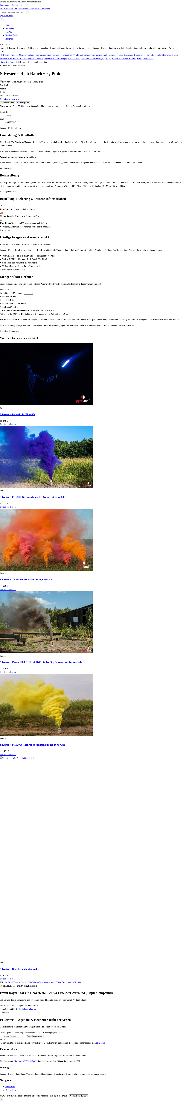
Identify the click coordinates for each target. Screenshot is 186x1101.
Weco (10, 15)
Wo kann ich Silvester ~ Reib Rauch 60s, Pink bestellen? (26, 244)
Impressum (4, 5)
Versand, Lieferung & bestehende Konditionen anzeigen (26, 227)
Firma (3, 1039)
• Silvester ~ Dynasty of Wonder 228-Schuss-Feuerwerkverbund (79, 55)
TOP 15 (8, 32)
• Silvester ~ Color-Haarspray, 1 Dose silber (126, 55)
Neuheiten (9, 28)
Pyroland (4, 15)
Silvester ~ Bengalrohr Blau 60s (17, 414)
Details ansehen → (8, 424)
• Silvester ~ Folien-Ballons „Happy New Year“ (132, 58)
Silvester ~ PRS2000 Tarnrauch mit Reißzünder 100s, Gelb (32, 744)
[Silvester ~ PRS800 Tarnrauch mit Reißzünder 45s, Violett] (46, 487)
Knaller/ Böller (11, 35)
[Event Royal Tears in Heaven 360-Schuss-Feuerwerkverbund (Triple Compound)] (41, 982)
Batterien (9, 39)
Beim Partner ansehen (11, 99)
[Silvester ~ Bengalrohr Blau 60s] (46, 404)
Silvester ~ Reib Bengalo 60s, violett (19, 968)
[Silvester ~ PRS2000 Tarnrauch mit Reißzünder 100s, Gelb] (46, 735)
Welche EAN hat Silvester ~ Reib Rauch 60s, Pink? (24, 259)
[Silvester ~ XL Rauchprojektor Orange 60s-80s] (46, 570)
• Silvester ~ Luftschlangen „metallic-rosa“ (62, 58)
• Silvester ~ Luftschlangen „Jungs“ (96, 58)
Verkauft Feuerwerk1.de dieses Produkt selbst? (22, 266)
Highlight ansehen (27, 1009)
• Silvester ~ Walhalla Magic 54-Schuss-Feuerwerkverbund (25, 55)
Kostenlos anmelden (35, 1036)
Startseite (4, 62)
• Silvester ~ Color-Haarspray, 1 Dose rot (163, 55)
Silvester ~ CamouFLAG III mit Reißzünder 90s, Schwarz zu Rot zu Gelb (41, 662)
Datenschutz (17, 5)
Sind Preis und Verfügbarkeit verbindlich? (20, 263)
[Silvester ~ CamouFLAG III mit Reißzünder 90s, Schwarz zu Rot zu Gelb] (46, 652)
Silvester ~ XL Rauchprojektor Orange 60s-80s (26, 579)
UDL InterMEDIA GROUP (25, 1061)
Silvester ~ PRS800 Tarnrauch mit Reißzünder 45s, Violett (32, 497)
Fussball (13, 62)
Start (7, 25)
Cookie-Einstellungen (78, 1096)
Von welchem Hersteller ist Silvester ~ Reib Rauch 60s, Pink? (28, 256)
